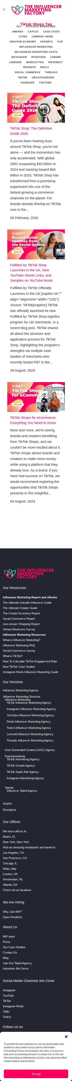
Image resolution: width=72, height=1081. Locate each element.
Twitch (7, 1016)
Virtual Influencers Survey (19, 629)
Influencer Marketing (17, 699)
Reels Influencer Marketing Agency (28, 721)
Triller (6, 1011)
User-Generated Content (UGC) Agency (30, 750)
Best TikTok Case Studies (19, 666)
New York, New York (16, 842)
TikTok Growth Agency (21, 765)
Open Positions (12, 917)
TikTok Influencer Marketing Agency (29, 702)
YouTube (8, 995)
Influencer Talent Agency (22, 790)
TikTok (7, 1000)
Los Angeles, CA (13, 852)
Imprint (7, 803)
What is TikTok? (13, 656)
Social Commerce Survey (19, 650)
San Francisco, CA (15, 858)
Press (6, 941)
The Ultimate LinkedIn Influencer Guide (27, 602)
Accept (36, 1073)
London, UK (10, 874)
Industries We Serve (15, 968)
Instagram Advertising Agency (25, 778)
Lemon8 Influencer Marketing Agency (30, 734)
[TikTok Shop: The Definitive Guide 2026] (36, 108)
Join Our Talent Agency (17, 963)
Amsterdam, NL (13, 879)
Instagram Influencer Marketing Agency (31, 709)
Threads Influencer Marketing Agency (30, 740)
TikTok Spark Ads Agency (23, 771)
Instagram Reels (13, 1006)
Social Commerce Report (19, 618)
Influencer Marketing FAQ (19, 645)
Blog (5, 957)
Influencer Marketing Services (21, 696)
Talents (9, 787)
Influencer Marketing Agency (21, 690)
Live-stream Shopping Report (21, 624)
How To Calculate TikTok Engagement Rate (30, 661)
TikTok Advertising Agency (23, 759)
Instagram (9, 990)
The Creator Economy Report (21, 613)
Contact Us (10, 952)
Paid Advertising (15, 756)
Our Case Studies (14, 947)
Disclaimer (9, 809)
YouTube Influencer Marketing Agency (30, 715)
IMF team (9, 936)
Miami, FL (9, 836)
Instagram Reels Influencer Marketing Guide (30, 672)
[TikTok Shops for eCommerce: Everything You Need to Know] (36, 397)
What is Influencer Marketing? (21, 640)
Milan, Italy (9, 868)
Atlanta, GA (10, 884)
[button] (66, 1037)
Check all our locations (17, 890)
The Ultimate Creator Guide (20, 608)
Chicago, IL (10, 863)
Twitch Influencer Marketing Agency (29, 727)
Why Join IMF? (12, 911)
